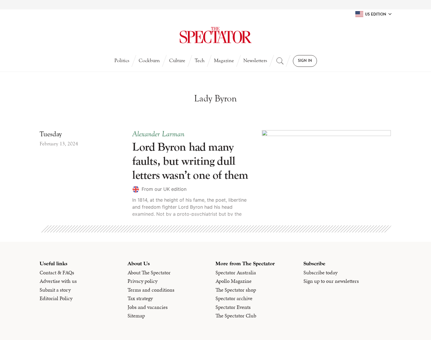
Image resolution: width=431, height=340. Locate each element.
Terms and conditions (151, 290)
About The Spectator (149, 272)
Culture (177, 60)
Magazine (224, 60)
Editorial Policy (56, 298)
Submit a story (55, 290)
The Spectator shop (236, 290)
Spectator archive (234, 298)
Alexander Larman (158, 134)
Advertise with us (58, 281)
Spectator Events (233, 307)
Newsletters (255, 60)
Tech (200, 60)
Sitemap (136, 315)
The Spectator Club (236, 315)
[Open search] (280, 61)
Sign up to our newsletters (331, 281)
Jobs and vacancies (148, 307)
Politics (121, 60)
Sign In (305, 61)
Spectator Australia (236, 272)
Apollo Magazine (234, 281)
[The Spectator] (216, 35)
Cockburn (149, 60)
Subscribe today (320, 272)
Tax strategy (140, 298)
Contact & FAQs (57, 272)
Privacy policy (142, 281)
